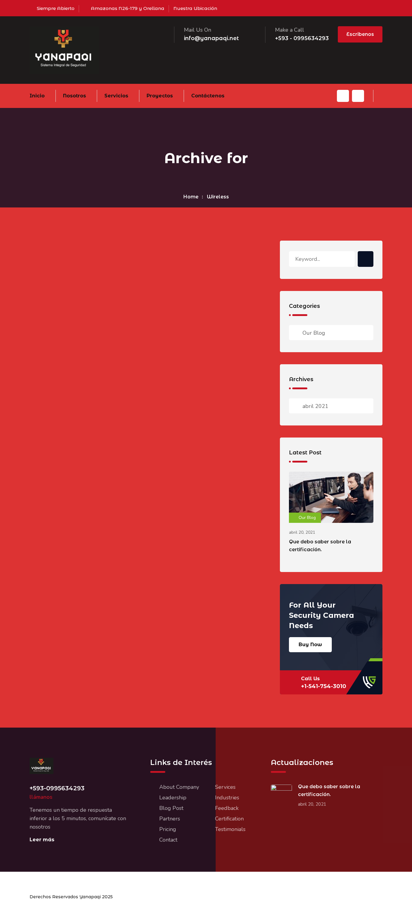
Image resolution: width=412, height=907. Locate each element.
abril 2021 (315, 406)
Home (190, 197)
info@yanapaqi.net (211, 38)
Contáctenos (207, 96)
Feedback (227, 808)
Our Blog (314, 333)
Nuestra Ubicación (195, 8)
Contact (168, 839)
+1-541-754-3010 (323, 686)
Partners (169, 818)
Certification (229, 818)
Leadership (172, 797)
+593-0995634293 (57, 788)
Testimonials (230, 829)
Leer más (42, 839)
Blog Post (171, 808)
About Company (179, 787)
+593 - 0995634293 (302, 38)
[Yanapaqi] (64, 49)
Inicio (37, 96)
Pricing (167, 829)
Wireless (218, 197)
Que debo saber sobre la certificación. (320, 545)
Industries (227, 797)
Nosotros (74, 96)
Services (225, 787)
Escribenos (360, 34)
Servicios (116, 96)
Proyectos (160, 96)
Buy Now (310, 644)
